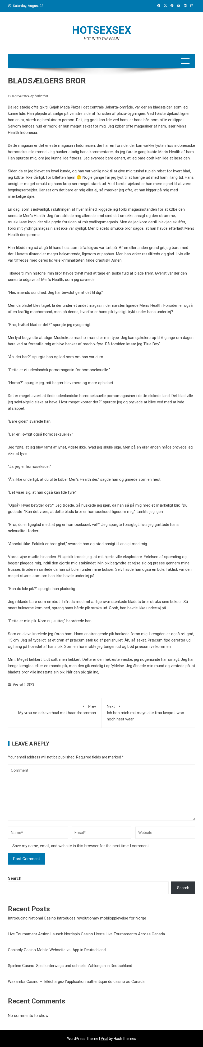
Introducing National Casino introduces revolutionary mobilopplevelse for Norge (77, 918)
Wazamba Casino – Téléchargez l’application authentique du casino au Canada (76, 981)
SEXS (30, 684)
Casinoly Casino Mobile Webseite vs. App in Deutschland (57, 949)
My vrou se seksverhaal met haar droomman (57, 709)
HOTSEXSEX (101, 30)
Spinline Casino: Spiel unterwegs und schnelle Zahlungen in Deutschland (70, 965)
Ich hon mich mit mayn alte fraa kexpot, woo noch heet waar (145, 712)
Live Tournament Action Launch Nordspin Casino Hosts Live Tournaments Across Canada (86, 934)
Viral (104, 1038)
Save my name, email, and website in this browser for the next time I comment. (81, 845)
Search (14, 878)
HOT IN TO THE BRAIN (101, 39)
